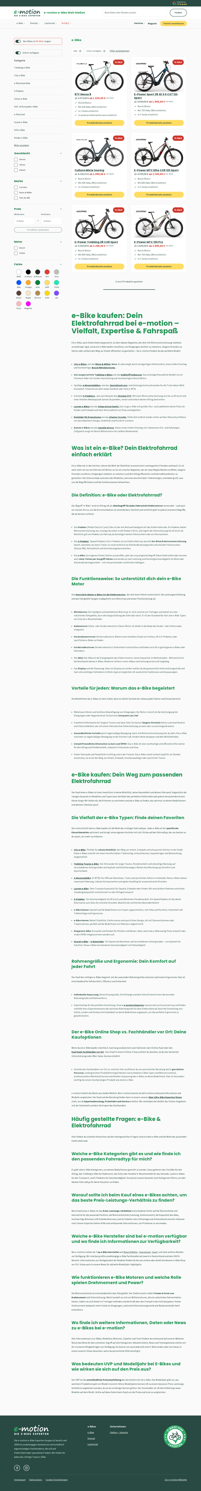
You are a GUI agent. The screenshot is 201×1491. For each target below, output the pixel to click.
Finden (178, 12)
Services (138, 23)
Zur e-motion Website (176, 1479)
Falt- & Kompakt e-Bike (26, 106)
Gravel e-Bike (21, 122)
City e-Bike (19, 75)
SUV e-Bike (19, 130)
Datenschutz (35, 1479)
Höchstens (45, 214)
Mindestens (19, 214)
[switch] (18, 41)
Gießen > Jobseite (119, 1432)
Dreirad (33, 23)
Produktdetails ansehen (99, 122)
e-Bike (19, 23)
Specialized (145, 1252)
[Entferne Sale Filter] (80, 51)
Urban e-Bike (20, 99)
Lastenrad (49, 23)
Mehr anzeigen (21, 145)
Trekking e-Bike (22, 67)
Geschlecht (22, 153)
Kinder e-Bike (21, 138)
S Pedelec (19, 91)
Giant (155, 1252)
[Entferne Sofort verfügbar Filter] (104, 51)
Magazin (152, 23)
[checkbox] (16, 159)
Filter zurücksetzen (119, 51)
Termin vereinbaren (173, 23)
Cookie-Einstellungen (57, 1479)
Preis (17, 209)
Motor (18, 242)
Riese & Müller (130, 1252)
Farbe (18, 264)
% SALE (65, 23)
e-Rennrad (19, 114)
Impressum (20, 1479)
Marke (18, 181)
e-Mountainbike (22, 83)
